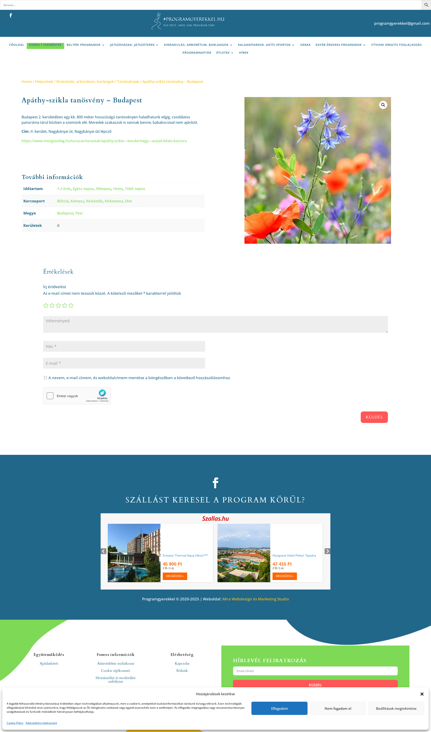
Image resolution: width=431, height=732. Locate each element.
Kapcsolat (182, 663)
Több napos (135, 188)
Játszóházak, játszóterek (132, 45)
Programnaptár (197, 53)
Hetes (118, 188)
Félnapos (103, 188)
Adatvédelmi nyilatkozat (115, 663)
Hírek (243, 53)
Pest (79, 213)
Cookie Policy (15, 723)
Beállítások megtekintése (396, 708)
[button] (422, 694)
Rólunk (182, 670)
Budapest (65, 213)
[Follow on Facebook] (10, 15)
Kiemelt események (45, 45)
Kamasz (77, 200)
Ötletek (223, 53)
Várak (305, 45)
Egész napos (83, 188)
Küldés (374, 417)
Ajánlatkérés (49, 663)
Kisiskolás (94, 200)
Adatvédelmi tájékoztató (41, 723)
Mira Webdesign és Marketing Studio (255, 599)
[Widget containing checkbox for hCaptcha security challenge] (77, 395)
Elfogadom (279, 708)
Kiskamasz (114, 200)
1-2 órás (64, 188)
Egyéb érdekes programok (339, 45)
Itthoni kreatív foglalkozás (396, 45)
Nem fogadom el (338, 708)
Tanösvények (128, 81)
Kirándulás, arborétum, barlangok (196, 45)
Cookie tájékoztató (115, 670)
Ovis (128, 200)
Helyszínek (44, 81)
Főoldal (16, 45)
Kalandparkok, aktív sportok (264, 45)
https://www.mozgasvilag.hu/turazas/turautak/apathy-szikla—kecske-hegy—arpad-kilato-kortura (104, 140)
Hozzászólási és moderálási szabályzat (116, 679)
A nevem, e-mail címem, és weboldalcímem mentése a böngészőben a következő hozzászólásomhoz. (139, 377)
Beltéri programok (84, 45)
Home (27, 81)
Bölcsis (63, 200)
